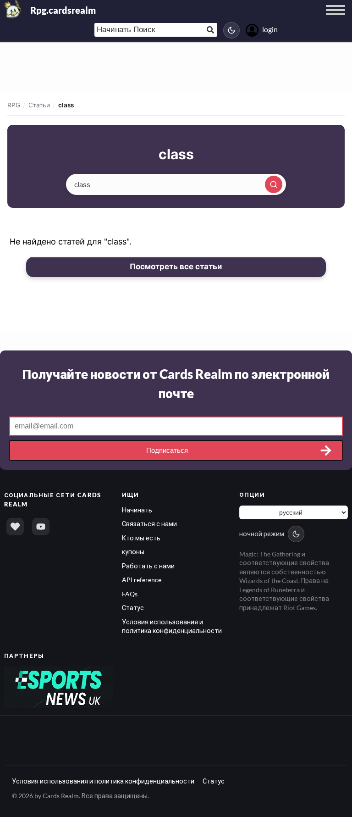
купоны (133, 552)
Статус (133, 607)
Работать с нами (148, 566)
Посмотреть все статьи (176, 266)
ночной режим (261, 534)
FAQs (130, 594)
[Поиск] (273, 184)
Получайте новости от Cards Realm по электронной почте (176, 383)
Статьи (39, 105)
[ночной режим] (231, 30)
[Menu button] (335, 18)
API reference (141, 580)
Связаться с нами (149, 524)
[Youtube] (41, 526)
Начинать (137, 510)
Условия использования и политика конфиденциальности (103, 781)
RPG (13, 105)
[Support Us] (15, 526)
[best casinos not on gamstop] (58, 686)
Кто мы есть (141, 538)
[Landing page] (12, 9)
